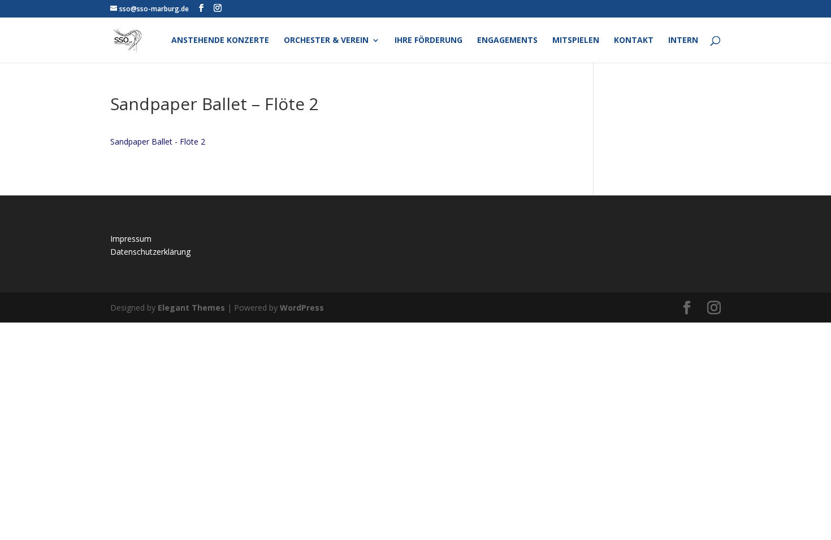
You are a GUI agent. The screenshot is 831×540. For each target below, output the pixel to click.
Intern (683, 40)
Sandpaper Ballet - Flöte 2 (157, 141)
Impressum (131, 238)
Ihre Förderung (428, 40)
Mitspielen (575, 40)
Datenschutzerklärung (150, 251)
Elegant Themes (191, 307)
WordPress (302, 307)
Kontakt (633, 40)
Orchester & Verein (326, 40)
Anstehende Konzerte (220, 40)
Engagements (507, 40)
